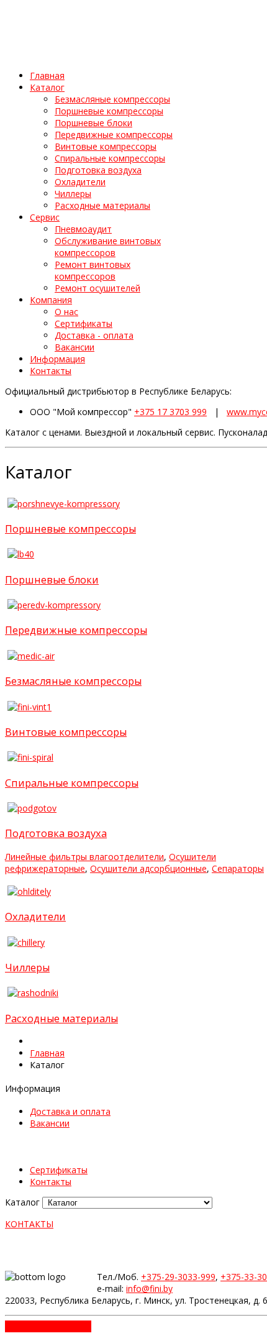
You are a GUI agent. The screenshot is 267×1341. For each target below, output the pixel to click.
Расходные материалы (61, 1018)
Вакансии (50, 1123)
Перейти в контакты (48, 1326)
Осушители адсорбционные (148, 868)
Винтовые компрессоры (66, 732)
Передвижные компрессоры (76, 630)
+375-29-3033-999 (178, 1277)
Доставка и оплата (70, 1111)
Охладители (35, 916)
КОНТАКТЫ (29, 1224)
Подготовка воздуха (56, 833)
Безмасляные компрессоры (73, 681)
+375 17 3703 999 (170, 412)
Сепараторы (238, 868)
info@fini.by (149, 1288)
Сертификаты (59, 1170)
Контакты (50, 1182)
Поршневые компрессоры (70, 529)
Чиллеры (27, 967)
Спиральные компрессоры (71, 783)
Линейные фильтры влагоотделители (84, 857)
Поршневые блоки (52, 580)
